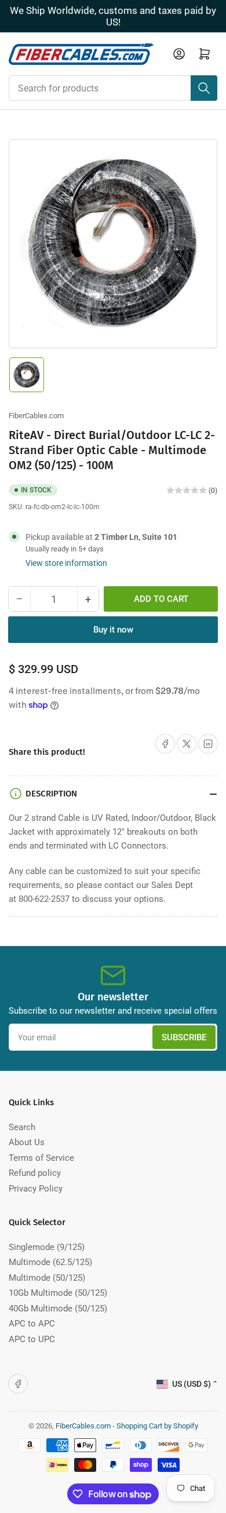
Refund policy (35, 1173)
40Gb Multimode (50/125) (58, 1308)
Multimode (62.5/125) (50, 1262)
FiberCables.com (36, 415)
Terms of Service (41, 1158)
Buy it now (113, 629)
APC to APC (32, 1323)
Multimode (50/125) (47, 1278)
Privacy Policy (36, 1188)
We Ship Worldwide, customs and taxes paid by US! (113, 16)
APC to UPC (32, 1339)
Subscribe (184, 1037)
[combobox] (113, 88)
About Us (27, 1142)
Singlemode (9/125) (47, 1247)
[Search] (204, 88)
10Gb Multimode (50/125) (58, 1293)
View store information (66, 563)
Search (22, 1127)
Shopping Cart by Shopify (157, 1425)
